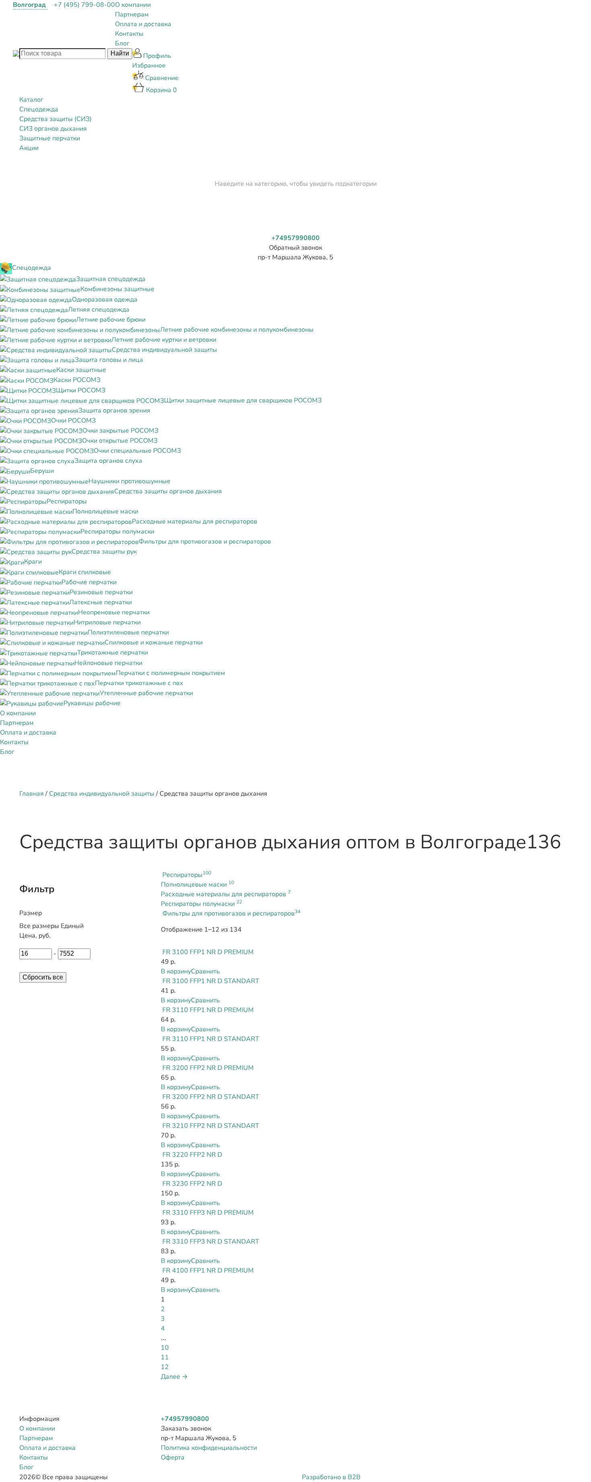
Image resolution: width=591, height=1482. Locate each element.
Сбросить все (43, 977)
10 (165, 1347)
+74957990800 (295, 238)
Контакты (129, 33)
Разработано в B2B (331, 1477)
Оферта (173, 1457)
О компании (133, 4)
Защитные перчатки (49, 138)
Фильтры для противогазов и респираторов (231, 913)
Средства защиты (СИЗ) (55, 119)
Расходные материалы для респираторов (226, 894)
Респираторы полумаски (201, 903)
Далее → (174, 1376)
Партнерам (132, 14)
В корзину (176, 971)
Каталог (31, 99)
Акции (29, 148)
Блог (122, 43)
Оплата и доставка (143, 24)
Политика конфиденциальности (209, 1447)
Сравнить (205, 971)
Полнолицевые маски (197, 884)
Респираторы (186, 874)
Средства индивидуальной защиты (101, 793)
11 (165, 1357)
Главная (31, 793)
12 (165, 1367)
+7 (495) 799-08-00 (84, 4)
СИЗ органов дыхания (53, 128)
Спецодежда (38, 109)
